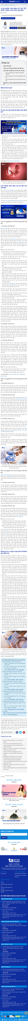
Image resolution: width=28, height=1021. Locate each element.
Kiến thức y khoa (9, 4)
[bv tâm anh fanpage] (2, 1016)
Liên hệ (2, 883)
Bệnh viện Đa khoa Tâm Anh (8, 18)
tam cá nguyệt (9, 190)
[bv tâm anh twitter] (8, 1016)
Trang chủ (3, 4)
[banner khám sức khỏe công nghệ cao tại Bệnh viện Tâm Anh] (14, 127)
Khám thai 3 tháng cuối (6, 475)
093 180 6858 (11, 679)
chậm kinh (13, 239)
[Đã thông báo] (24, 1016)
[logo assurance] (23, 850)
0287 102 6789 (19, 679)
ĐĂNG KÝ (4, 837)
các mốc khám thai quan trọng (13, 200)
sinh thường (18, 516)
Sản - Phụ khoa (16, 4)
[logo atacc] (14, 850)
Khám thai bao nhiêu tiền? (13, 161)
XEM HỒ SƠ (22, 27)
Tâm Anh (6, 531)
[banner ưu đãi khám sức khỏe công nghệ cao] (14, 211)
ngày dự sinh (14, 283)
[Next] (25, 792)
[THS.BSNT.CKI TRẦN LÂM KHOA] (5, 25)
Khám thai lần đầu (5, 228)
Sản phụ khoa (7, 775)
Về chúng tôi (3, 873)
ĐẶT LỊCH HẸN (13, 27)
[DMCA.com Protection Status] (18, 1016)
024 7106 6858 (20, 670)
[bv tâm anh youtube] (5, 1016)
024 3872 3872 (11, 670)
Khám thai (12, 775)
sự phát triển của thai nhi (20, 399)
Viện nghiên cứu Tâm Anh (20, 873)
